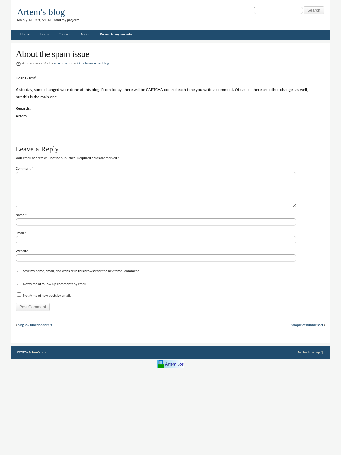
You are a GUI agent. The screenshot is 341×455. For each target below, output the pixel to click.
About (85, 34)
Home (24, 34)
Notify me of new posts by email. (47, 296)
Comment (24, 169)
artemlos (60, 63)
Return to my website (116, 34)
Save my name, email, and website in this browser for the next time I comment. (81, 271)
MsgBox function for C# (35, 325)
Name (21, 215)
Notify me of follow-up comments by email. (55, 284)
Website (22, 251)
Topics (44, 34)
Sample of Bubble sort (307, 325)
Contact (65, 34)
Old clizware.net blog (93, 63)
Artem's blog (41, 12)
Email (21, 233)
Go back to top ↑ (311, 352)
